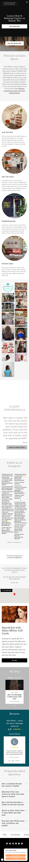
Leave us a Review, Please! (17, 447)
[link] (9, 2)
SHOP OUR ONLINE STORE (14, 43)
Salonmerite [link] (18, 678)
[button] (26, 2)
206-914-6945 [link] (14, 582)
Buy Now (14, 660)
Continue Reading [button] (14, 701)
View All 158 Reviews (14, 734)
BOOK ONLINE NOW (14, 26)
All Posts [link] (10, 678)
